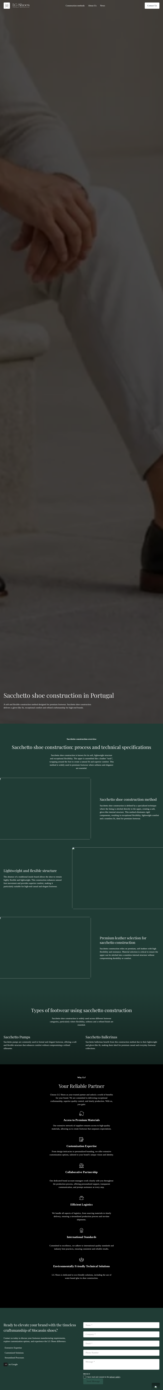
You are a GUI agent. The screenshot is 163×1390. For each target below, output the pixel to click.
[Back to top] (155, 1276)
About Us (92, 5)
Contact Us (152, 5)
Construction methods (75, 5)
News (102, 5)
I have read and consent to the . (104, 1377)
